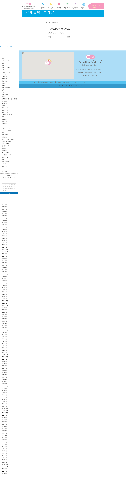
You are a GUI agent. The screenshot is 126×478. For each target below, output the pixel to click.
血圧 (3, 58)
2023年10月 (5, 278)
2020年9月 (4, 361)
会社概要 (52, 82)
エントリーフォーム (84, 6)
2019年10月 (5, 386)
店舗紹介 (4, 150)
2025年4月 (4, 238)
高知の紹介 (75, 6)
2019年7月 (4, 392)
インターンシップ (59, 6)
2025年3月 (4, 240)
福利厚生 (4, 137)
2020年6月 (4, 368)
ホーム (36, 82)
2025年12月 (5, 220)
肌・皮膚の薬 (5, 152)
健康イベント (5, 166)
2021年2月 (4, 350)
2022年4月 (4, 318)
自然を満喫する (6, 87)
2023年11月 (5, 276)
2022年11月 (5, 303)
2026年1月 (4, 218)
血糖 (3, 65)
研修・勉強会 (67, 6)
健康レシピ (5, 110)
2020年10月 (5, 359)
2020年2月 (4, 377)
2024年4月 (4, 265)
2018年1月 (4, 433)
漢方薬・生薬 (5, 146)
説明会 (3, 90)
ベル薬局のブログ (6, 155)
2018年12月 (5, 408)
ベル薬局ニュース (6, 141)
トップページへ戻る (6, 46)
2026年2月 (4, 215)
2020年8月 (4, 363)
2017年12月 (5, 435)
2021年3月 (4, 348)
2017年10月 (5, 439)
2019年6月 (4, 395)
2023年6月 (4, 287)
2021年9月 (4, 334)
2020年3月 (4, 374)
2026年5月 (4, 209)
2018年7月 (4, 419)
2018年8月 (4, 417)
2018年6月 (4, 422)
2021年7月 (4, 339)
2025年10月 (5, 224)
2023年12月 (5, 274)
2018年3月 (4, 428)
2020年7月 (4, 366)
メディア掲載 (5, 143)
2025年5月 (4, 236)
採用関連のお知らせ (7, 114)
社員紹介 (51, 6)
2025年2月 (4, 242)
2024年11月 (5, 249)
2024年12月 (5, 247)
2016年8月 (4, 471)
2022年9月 (4, 307)
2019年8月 (4, 390)
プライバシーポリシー (76, 82)
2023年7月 (4, 285)
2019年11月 (5, 383)
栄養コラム (5, 157)
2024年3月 (4, 267)
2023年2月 (4, 296)
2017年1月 (4, 460)
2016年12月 (5, 462)
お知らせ (4, 63)
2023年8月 (4, 283)
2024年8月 (4, 256)
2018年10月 (5, 413)
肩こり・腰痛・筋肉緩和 (8, 139)
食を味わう (5, 101)
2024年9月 (4, 254)
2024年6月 (4, 260)
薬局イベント (5, 116)
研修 (3, 69)
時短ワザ (4, 85)
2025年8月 (4, 229)
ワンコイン (5, 92)
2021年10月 (5, 332)
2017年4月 (4, 453)
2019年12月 (5, 381)
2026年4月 (4, 211)
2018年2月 (4, 430)
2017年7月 (4, 446)
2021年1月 (4, 352)
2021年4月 (4, 345)
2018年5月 (4, 424)
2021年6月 (4, 341)
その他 (3, 74)
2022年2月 (4, 323)
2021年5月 (4, 343)
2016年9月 (4, 469)
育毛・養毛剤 (5, 161)
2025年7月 (4, 231)
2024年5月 (4, 263)
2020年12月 (5, 354)
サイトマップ (87, 82)
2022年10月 (5, 305)
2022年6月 (4, 314)
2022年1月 (4, 325)
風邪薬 (3, 105)
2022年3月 (4, 321)
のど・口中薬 (5, 61)
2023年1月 (4, 298)
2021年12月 (5, 327)
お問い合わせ (66, 82)
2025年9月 (4, 227)
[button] (48, 63)
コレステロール (6, 72)
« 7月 (9, 193)
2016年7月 (4, 473)
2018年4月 (4, 426)
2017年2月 (4, 457)
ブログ (3, 164)
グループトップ (96, 6)
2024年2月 (4, 269)
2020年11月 (5, 357)
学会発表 (4, 96)
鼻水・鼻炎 (5, 112)
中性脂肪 (4, 78)
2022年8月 (4, 310)
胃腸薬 (3, 132)
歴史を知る (5, 94)
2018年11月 (5, 410)
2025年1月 (4, 245)
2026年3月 (4, 213)
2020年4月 (4, 372)
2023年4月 (4, 292)
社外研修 (4, 103)
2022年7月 (4, 312)
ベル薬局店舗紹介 (43, 82)
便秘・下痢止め (6, 67)
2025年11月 (5, 222)
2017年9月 (4, 442)
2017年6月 (4, 448)
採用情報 (4, 123)
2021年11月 (5, 330)
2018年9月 (4, 415)
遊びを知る (5, 81)
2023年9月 (4, 280)
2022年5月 (4, 316)
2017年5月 (4, 451)
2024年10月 (5, 251)
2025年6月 (4, 233)
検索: (49, 36)
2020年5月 (4, 370)
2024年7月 (4, 258)
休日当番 (4, 76)
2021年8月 (4, 336)
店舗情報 (4, 148)
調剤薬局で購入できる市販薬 (9, 99)
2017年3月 (4, 455)
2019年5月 (4, 397)
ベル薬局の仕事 (42, 6)
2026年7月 (4, 204)
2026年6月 (4, 207)
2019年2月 (4, 404)
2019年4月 (4, 399)
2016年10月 (5, 466)
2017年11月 (5, 437)
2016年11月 (5, 464)
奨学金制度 (5, 134)
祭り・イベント (6, 108)
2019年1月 (4, 406)
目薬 (3, 125)
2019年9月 (4, 388)
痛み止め (4, 119)
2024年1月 (4, 271)
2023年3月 (4, 294)
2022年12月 (5, 301)
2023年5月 (4, 289)
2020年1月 (4, 379)
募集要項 (4, 121)
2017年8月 (4, 444)
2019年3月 (4, 401)
